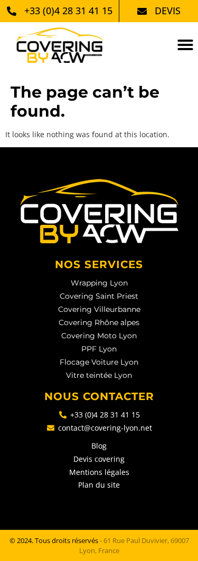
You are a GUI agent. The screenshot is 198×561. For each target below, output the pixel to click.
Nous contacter (99, 396)
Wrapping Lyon (99, 283)
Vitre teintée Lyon (99, 375)
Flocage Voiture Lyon (99, 362)
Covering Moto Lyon (99, 335)
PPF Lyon (99, 349)
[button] (185, 45)
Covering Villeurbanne (99, 309)
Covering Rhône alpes (99, 322)
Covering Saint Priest (99, 296)
